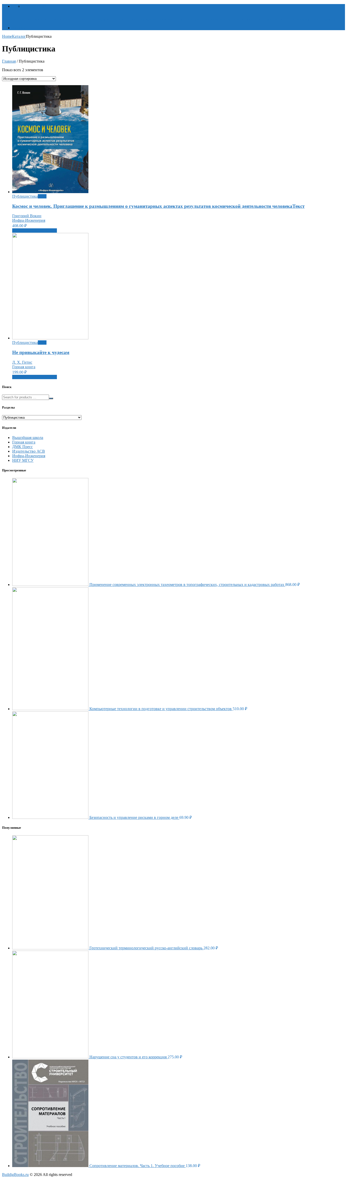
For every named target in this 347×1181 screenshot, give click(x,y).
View (42, 196)
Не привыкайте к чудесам (40, 352)
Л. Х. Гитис (22, 362)
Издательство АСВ (28, 451)
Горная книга (23, 367)
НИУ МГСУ (23, 460)
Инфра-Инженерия (28, 220)
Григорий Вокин (26, 216)
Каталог (19, 28)
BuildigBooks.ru (15, 1174)
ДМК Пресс (22, 447)
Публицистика (25, 196)
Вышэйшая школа (27, 437)
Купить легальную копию (34, 230)
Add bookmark (34, 6)
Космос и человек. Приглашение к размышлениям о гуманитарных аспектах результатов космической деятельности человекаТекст (158, 206)
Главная (9, 61)
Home (7, 36)
